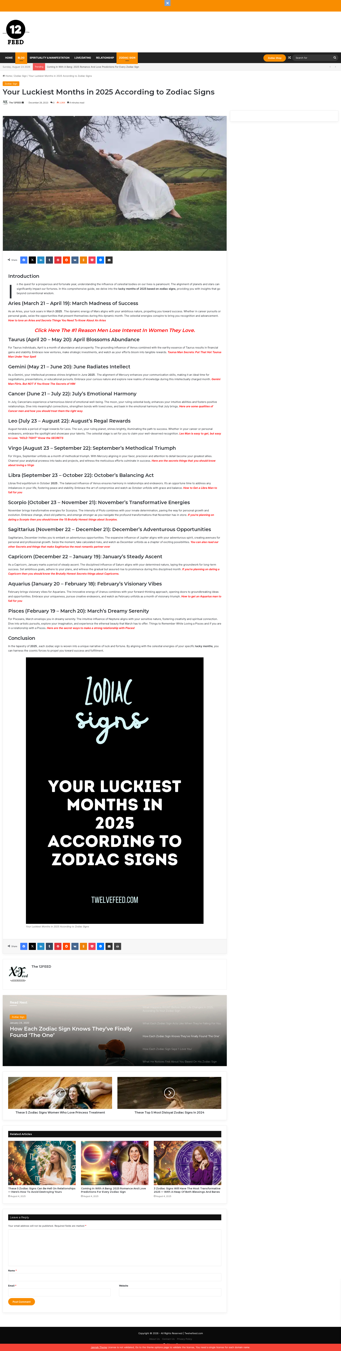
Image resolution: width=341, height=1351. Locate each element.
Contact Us (168, 1339)
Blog (21, 57)
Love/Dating (82, 57)
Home (9, 57)
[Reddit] (66, 260)
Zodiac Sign (127, 57)
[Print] (117, 946)
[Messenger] (100, 260)
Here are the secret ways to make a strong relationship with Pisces (90, 628)
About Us (154, 1339)
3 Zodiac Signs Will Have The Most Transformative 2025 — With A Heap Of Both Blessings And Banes (103, 66)
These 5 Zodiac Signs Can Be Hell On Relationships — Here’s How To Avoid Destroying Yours (41, 1190)
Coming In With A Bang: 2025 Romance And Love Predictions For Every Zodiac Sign (113, 1190)
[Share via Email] (109, 260)
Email (12, 1285)
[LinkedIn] (40, 260)
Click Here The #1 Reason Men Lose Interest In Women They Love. (114, 330)
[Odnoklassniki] (83, 260)
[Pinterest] (57, 260)
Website (123, 1285)
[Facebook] (23, 260)
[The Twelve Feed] (16, 32)
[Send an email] (23, 102)
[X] (32, 260)
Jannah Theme (99, 1347)
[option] (115, 1030)
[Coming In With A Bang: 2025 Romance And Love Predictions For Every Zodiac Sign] (114, 1163)
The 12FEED (15, 102)
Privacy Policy (184, 1339)
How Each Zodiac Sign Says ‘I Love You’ (63, 1029)
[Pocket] (92, 260)
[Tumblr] (49, 260)
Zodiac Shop (275, 57)
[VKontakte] (75, 260)
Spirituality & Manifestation (49, 57)
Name (12, 1270)
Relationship (105, 57)
